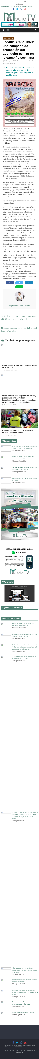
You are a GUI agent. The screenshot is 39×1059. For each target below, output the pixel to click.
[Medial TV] (3, 30)
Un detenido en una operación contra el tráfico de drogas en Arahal (18, 317)
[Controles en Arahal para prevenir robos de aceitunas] (19, 345)
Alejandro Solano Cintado (26, 61)
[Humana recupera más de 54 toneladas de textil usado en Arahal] (19, 410)
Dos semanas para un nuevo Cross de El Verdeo (16, 6)
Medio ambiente (8, 38)
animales (7, 63)
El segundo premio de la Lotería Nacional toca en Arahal (19, 329)
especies (12, 63)
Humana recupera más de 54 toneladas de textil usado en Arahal (19, 431)
